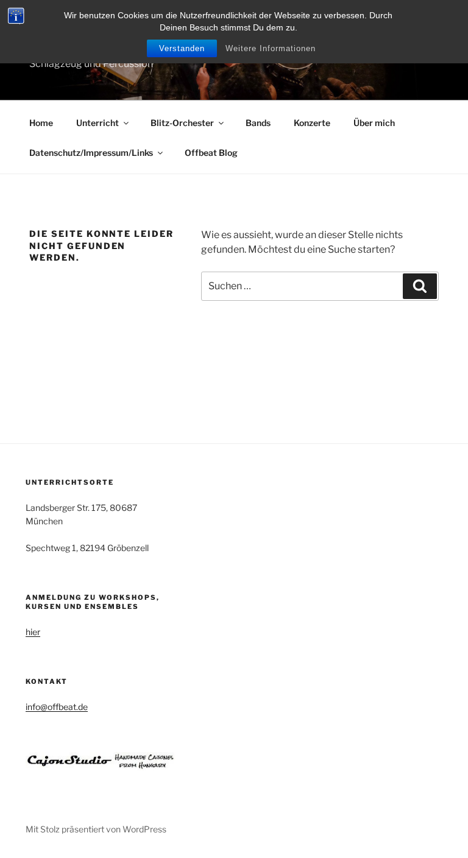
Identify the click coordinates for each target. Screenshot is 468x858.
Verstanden (182, 48)
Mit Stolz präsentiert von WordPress (96, 829)
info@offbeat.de (57, 707)
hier (33, 632)
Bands (258, 123)
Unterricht (97, 123)
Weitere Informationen (270, 48)
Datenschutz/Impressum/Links (91, 152)
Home (41, 123)
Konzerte (312, 123)
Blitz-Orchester (182, 123)
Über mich (374, 123)
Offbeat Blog (211, 152)
